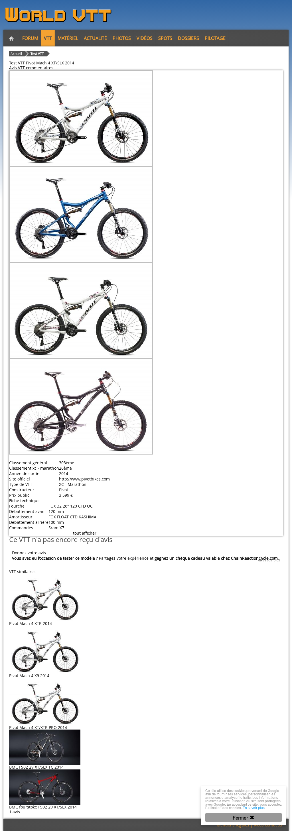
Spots (165, 38)
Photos (122, 38)
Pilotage (215, 38)
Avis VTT (17, 67)
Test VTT (37, 53)
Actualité (95, 38)
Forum (30, 38)
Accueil (16, 53)
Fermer (241, 817)
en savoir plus (269, 560)
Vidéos (145, 38)
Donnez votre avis (29, 552)
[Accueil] (11, 38)
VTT (48, 38)
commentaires (39, 67)
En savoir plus (254, 807)
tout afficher (84, 533)
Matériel (68, 38)
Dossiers (188, 38)
